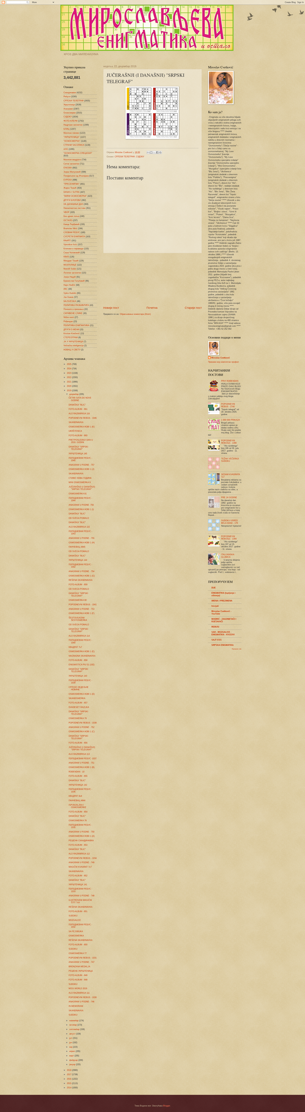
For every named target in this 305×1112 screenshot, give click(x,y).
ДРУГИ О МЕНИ (71, 329)
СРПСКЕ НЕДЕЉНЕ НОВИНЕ (78, 688)
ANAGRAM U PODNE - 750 (81, 832)
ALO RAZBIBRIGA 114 (79, 636)
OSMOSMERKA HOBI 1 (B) (82, 767)
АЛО (66, 149)
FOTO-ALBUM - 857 (78, 703)
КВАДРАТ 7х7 (75, 647)
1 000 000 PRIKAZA (230, 420)
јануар (72, 1064)
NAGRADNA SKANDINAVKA (82, 656)
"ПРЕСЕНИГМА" (71, 184)
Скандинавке (70, 92)
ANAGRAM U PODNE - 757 (81, 465)
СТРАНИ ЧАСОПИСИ (74, 145)
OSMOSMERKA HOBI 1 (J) (81, 469)
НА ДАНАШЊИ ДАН (73, 204)
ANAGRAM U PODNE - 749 (81, 862)
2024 (69, 368)
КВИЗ (66, 257)
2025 (69, 364)
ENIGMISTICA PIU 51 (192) (81, 664)
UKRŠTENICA (75, 431)
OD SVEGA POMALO (79, 518)
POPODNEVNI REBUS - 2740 (228, 405)
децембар (74, 394)
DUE (213, 588)
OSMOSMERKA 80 (78, 600)
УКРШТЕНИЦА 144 (78, 560)
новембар (74, 1020)
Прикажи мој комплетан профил (223, 362)
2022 (69, 377)
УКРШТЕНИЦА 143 (78, 676)
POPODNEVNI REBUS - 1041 (83, 604)
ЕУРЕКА (68, 180)
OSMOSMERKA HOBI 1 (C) (82, 731)
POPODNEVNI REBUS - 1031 (83, 958)
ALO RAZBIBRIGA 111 (79, 993)
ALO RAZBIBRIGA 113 (79, 754)
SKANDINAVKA (76, 422)
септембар (74, 1029)
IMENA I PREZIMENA (221, 601)
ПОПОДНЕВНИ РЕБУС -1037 (83, 758)
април (72, 1051)
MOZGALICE (75, 920)
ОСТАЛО (68, 220)
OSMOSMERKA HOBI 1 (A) (82, 836)
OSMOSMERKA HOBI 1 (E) (82, 651)
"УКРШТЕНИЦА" (72, 137)
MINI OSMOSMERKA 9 (80, 482)
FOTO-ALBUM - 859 (78, 584)
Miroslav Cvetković (220, 358)
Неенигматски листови (74, 208)
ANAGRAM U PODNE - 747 (81, 962)
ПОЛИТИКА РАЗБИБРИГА (76, 305)
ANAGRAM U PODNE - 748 (81, 895)
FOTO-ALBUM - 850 (78, 944)
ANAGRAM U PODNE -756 (81, 505)
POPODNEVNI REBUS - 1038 (83, 723)
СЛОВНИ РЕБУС (72, 232)
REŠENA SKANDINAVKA (80, 580)
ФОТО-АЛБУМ (70, 121)
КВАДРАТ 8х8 (75, 796)
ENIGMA (68, 168)
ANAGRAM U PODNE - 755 (81, 538)
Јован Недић (70, 277)
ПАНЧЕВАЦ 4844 (77, 800)
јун (71, 1042)
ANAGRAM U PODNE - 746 (81, 1001)
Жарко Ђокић (70, 188)
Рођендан (68, 321)
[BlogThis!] (151, 152)
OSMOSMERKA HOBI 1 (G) (82, 576)
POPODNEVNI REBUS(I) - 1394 (229, 537)
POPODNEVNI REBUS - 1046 (83, 418)
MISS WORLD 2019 (78, 988)
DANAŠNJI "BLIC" (77, 405)
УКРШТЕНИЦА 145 (78, 453)
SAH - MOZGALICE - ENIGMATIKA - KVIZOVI (223, 633)
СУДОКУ (140, 156)
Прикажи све (236, 649)
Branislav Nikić (70, 228)
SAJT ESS (216, 640)
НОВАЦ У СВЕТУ (72, 349)
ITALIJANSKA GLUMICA (227, 555)
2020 (69, 386)
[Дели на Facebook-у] (157, 152)
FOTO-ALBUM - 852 (78, 875)
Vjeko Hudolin (70, 293)
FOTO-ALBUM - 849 (78, 975)
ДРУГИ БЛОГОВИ (72, 200)
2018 (69, 1070)
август (72, 1034)
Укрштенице (69, 104)
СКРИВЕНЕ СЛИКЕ (73, 313)
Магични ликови (71, 133)
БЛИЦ (66, 129)
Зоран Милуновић (72, 172)
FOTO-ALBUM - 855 (78, 776)
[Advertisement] (152, 279)
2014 (69, 1087)
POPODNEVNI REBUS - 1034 (83, 858)
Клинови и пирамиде (73, 248)
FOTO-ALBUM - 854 (78, 812)
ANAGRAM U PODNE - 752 (81, 727)
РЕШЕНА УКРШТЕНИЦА (81, 971)
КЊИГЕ (67, 240)
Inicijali (215, 606)
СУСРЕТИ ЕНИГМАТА (74, 236)
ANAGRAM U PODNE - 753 (81, 609)
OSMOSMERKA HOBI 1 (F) (81, 613)
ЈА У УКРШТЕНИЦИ (73, 341)
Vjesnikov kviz (70, 244)
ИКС (66, 289)
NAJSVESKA (70, 301)
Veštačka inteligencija (74, 345)
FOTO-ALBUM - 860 (78, 435)
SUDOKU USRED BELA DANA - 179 (229, 521)
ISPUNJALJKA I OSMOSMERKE (77, 806)
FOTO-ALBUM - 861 (78, 409)
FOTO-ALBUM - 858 (78, 660)
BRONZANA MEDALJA (79, 966)
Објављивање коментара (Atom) (135, 314)
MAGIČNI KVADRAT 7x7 (80, 867)
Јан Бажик (69, 297)
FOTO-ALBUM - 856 (78, 743)
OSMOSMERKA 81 (78, 493)
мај (71, 1047)
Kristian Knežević (72, 333)
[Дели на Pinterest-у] (160, 152)
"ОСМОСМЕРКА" (72, 141)
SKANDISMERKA (77, 698)
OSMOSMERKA (76, 936)
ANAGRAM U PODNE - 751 (81, 763)
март (72, 1055)
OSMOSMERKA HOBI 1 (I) (81, 509)
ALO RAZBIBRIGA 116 (79, 413)
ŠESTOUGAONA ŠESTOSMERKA (78, 619)
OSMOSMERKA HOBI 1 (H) (82, 542)
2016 (69, 1079)
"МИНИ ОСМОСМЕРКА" (75, 196)
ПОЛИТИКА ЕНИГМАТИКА (76, 325)
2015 (69, 1083)
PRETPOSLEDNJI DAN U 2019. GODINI (81, 441)
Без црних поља (71, 216)
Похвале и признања (74, 309)
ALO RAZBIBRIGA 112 (79, 854)
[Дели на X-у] (154, 152)
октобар (73, 1025)
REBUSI (215, 627)
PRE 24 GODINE (229, 497)
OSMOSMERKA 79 (78, 718)
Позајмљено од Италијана (76, 176)
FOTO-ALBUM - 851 (78, 911)
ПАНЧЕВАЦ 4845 (77, 547)
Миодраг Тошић (71, 260)
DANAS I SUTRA (72, 192)
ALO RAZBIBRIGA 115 (79, 527)
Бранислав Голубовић (74, 281)
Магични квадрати (72, 159)
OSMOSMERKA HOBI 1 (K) (82, 427)
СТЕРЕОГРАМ (71, 337)
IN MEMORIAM (76, 1006)
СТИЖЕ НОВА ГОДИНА (80, 478)
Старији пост (193, 307)
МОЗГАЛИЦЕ (70, 265)
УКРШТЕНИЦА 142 (78, 785)
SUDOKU (73, 915)
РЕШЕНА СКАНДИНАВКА (81, 840)
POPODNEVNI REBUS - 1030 (83, 997)
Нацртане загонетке (73, 125)
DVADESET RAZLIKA (79, 707)
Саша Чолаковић (72, 252)
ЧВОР (66, 212)
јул (71, 1038)
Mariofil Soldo (70, 269)
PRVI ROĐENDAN (229, 381)
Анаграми (68, 109)
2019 (69, 390)
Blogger (166, 1106)
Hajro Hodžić (69, 285)
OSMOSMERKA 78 (78, 820)
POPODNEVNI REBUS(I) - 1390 (229, 441)
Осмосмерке (70, 113)
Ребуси (67, 96)
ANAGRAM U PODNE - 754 (81, 571)
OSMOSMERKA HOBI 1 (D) (82, 694)
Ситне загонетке (71, 164)
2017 (69, 1074)
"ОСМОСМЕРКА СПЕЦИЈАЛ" (78, 153)
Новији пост (111, 307)
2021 (69, 382)
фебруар (73, 1060)
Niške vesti (69, 317)
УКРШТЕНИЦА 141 (78, 884)
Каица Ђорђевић (71, 224)
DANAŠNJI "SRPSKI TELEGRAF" (78, 448)
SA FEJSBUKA (76, 931)
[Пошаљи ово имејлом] (148, 152)
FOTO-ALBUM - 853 (78, 845)
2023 (69, 373)
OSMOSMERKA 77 (78, 953)
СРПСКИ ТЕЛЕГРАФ (125, 156)
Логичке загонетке (72, 273)
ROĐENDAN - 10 (76, 772)
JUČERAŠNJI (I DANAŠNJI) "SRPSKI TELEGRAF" (82, 488)
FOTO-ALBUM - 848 (78, 980)
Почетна (151, 307)
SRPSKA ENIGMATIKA (222, 645)
